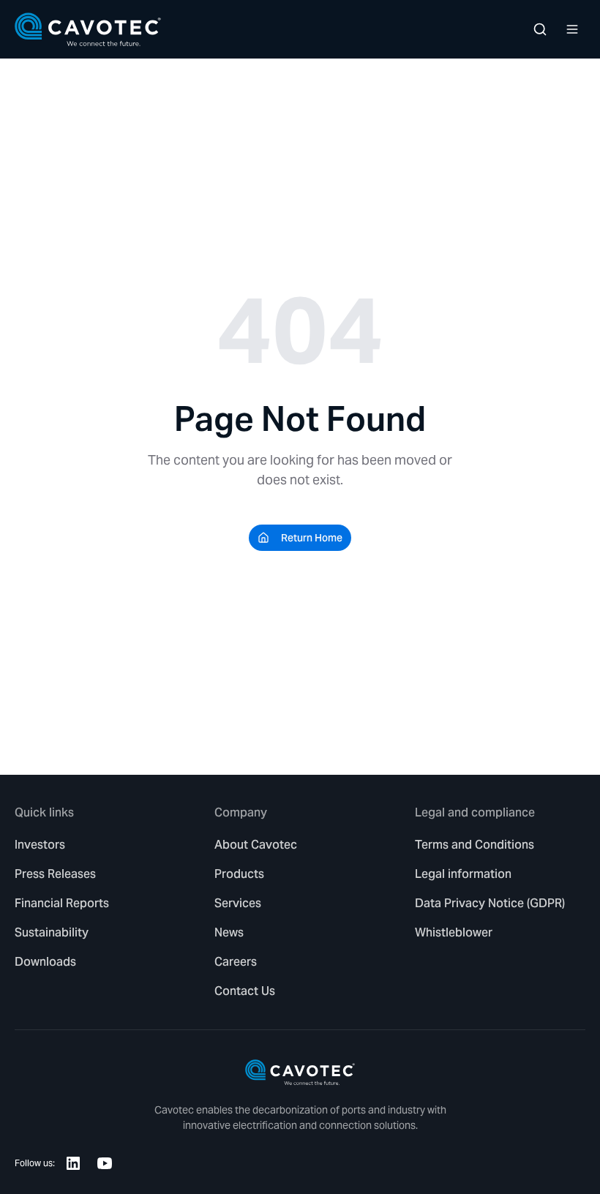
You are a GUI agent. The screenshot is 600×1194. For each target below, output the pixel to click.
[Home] (88, 29)
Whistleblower (453, 932)
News (229, 932)
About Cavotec (255, 844)
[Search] (540, 29)
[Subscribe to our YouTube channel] (104, 1163)
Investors (40, 844)
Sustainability (52, 932)
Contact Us (244, 991)
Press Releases (55, 874)
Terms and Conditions (474, 844)
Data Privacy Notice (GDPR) (490, 903)
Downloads (45, 961)
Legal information (463, 874)
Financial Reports (62, 903)
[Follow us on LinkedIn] (73, 1163)
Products (239, 874)
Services (237, 903)
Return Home (311, 537)
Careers (235, 961)
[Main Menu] (572, 29)
